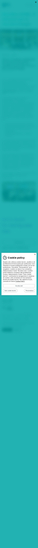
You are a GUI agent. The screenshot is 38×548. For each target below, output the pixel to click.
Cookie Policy (20, 281)
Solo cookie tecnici (10, 290)
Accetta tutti (19, 286)
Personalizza (30, 290)
